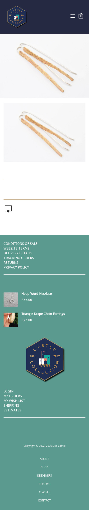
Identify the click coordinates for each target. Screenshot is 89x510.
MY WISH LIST (14, 401)
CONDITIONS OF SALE (20, 244)
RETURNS (11, 262)
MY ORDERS (13, 396)
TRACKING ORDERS (19, 258)
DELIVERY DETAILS (18, 253)
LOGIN (9, 391)
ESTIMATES (12, 410)
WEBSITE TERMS (16, 248)
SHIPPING (11, 405)
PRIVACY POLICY (16, 267)
